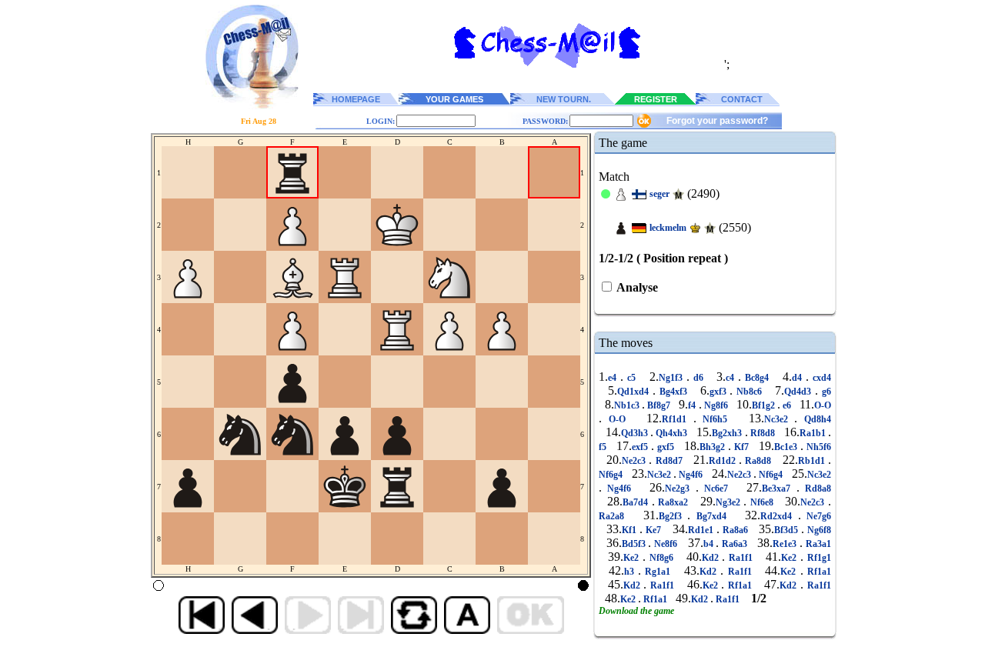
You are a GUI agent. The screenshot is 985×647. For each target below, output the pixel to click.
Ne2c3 (635, 460)
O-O (822, 405)
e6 (786, 405)
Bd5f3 (635, 544)
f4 (693, 405)
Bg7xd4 (711, 516)
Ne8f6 (665, 544)
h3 (631, 571)
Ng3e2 (730, 502)
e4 (614, 377)
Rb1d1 (813, 460)
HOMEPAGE (356, 99)
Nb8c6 (749, 391)
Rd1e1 (702, 530)
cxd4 (820, 377)
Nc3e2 (779, 419)
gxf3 (720, 391)
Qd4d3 (799, 391)
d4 (799, 377)
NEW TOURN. (563, 99)
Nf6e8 (761, 502)
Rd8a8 (815, 488)
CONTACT (742, 99)
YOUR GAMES (454, 99)
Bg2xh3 (728, 433)
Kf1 (630, 530)
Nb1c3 (628, 405)
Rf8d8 (763, 433)
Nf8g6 (661, 557)
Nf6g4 (612, 474)
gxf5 (665, 447)
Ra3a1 (817, 544)
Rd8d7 (668, 460)
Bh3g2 (714, 447)
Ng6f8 (817, 530)
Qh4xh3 (671, 433)
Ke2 (633, 557)
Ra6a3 (734, 544)
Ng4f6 (690, 474)
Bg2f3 (673, 516)
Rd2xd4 (779, 516)
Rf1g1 (817, 557)
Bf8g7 (659, 405)
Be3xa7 (779, 488)
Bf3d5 (787, 530)
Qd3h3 (635, 433)
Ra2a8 (614, 516)
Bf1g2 (764, 405)
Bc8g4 (757, 377)
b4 (709, 544)
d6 (698, 377)
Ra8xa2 (673, 502)
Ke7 (653, 530)
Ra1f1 (740, 557)
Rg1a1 (658, 571)
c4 (732, 377)
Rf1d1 (677, 419)
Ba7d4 (637, 502)
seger (659, 193)
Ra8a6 (735, 530)
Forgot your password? (717, 120)
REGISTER (655, 99)
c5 (631, 377)
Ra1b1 (814, 433)
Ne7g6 (816, 516)
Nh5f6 (817, 447)
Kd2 (712, 557)
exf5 (641, 447)
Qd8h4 (814, 419)
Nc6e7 (716, 488)
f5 (604, 447)
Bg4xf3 (673, 391)
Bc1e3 (787, 447)
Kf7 (741, 447)
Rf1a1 (817, 571)
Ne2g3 (680, 488)
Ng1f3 (672, 377)
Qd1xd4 (635, 391)
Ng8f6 (716, 405)
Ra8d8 (758, 460)
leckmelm (667, 227)
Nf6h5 (715, 419)
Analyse (636, 287)
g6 (824, 391)
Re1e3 (786, 544)
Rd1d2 (724, 460)
